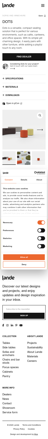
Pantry (6, 376)
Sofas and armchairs (8, 354)
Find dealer (24, 57)
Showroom (8, 408)
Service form (10, 412)
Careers (32, 361)
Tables (6, 343)
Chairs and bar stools (11, 361)
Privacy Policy (19, 429)
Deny (24, 264)
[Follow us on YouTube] (21, 325)
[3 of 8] (38, 158)
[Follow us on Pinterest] (16, 325)
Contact (7, 403)
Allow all (24, 257)
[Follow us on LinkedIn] (12, 325)
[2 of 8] (23, 158)
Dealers (6, 394)
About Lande (34, 352)
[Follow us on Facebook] (3, 325)
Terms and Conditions (31, 425)
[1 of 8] (9, 158)
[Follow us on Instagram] (7, 325)
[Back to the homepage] (8, 5)
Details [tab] (24, 180)
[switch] (41, 230)
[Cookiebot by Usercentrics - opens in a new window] (34, 172)
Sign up (24, 316)
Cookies (31, 429)
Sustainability (35, 348)
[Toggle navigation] (43, 5)
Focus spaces (10, 367)
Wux (36, 434)
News (5, 399)
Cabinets (7, 372)
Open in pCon (12, 104)
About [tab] (39, 180)
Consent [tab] (9, 180)
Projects (32, 343)
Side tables (8, 348)
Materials (32, 356)
